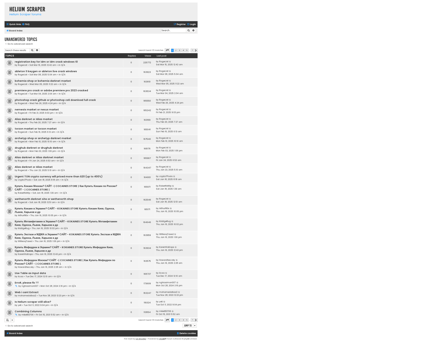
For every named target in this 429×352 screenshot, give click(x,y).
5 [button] (187, 50)
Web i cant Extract (27, 292)
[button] (167, 50)
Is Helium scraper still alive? (33, 302)
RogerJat (22, 65)
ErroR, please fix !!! (27, 282)
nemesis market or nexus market (37, 109)
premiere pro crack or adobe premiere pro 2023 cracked (51, 90)
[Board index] (6, 5)
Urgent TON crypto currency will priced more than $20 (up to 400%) (59, 176)
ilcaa (20, 276)
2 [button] (175, 50)
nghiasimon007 (30, 286)
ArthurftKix (23, 215)
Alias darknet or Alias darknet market (39, 157)
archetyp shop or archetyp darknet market (43, 138)
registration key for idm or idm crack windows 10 (46, 61)
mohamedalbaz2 (27, 295)
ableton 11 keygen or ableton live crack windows (46, 71)
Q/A (63, 65)
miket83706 (28, 314)
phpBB (162, 338)
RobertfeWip (24, 192)
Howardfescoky (26, 267)
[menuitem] (25, 24)
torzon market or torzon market (36, 128)
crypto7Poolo (24, 179)
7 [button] (192, 50)
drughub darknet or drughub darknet (39, 147)
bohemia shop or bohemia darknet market (43, 81)
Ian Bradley (141, 338)
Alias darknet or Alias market (34, 119)
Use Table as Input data (30, 273)
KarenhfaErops (25, 254)
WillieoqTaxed (25, 241)
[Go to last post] (170, 61)
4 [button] (183, 50)
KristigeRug (23, 228)
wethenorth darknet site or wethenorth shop (44, 199)
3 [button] (179, 50)
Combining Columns (28, 311)
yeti (19, 305)
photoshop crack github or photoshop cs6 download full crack (55, 100)
